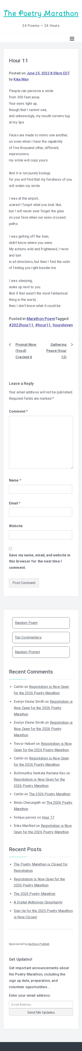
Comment (18, 411)
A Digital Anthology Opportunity (38, 902)
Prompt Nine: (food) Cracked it (26, 351)
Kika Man (21, 79)
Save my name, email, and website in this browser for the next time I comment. (39, 561)
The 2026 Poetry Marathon (50, 794)
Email (14, 503)
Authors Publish (38, 944)
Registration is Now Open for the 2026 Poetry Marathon (43, 708)
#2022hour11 (21, 325)
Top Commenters (28, 637)
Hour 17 (48, 817)
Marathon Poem (41, 319)
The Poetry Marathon (41, 13)
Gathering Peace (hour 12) (56, 351)
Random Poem (26, 623)
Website (16, 526)
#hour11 (43, 325)
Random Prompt (27, 652)
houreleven (63, 325)
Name (15, 480)
